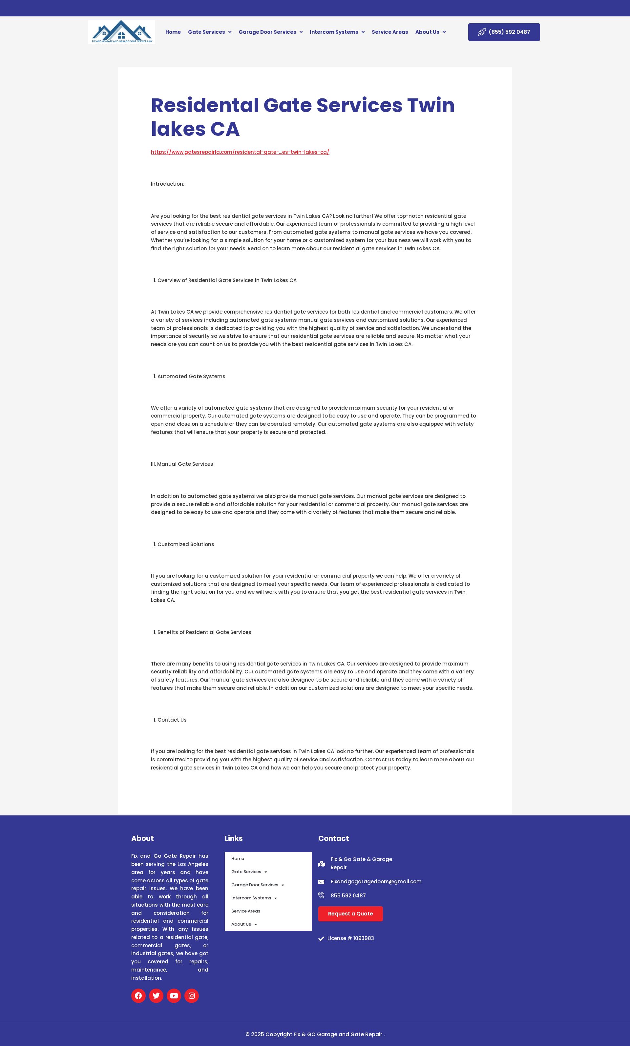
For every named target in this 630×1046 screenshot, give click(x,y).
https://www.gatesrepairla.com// (240, 152)
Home (173, 32)
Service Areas (390, 32)
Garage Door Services (267, 32)
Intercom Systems (334, 32)
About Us (427, 32)
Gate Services (206, 32)
